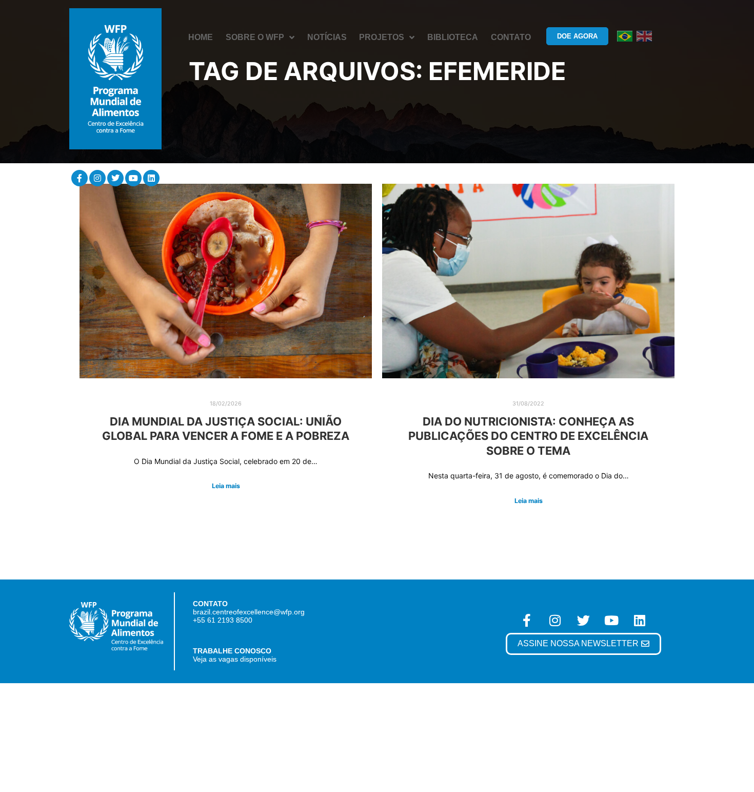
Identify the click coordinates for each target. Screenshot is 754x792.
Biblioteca (452, 37)
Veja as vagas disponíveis (234, 659)
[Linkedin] (151, 178)
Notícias (327, 37)
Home (200, 37)
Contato (511, 37)
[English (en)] (644, 36)
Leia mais (226, 486)
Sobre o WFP (255, 37)
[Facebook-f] (79, 178)
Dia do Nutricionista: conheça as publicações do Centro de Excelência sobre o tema (528, 436)
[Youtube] (133, 178)
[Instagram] (97, 178)
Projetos (381, 37)
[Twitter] (115, 178)
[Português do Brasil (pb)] (624, 36)
